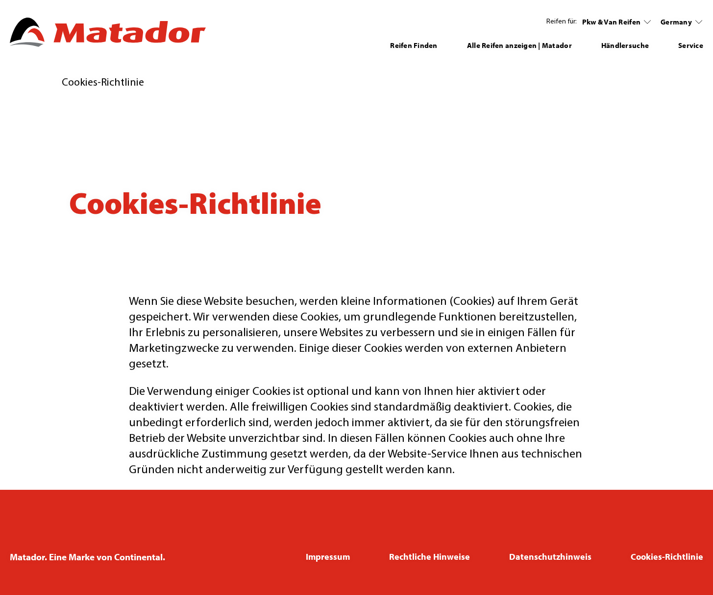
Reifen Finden (414, 45)
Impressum (328, 556)
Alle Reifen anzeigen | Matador (519, 45)
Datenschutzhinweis (550, 556)
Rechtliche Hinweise (429, 556)
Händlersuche (625, 45)
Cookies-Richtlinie (667, 556)
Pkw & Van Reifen (611, 21)
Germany (676, 21)
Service (690, 45)
